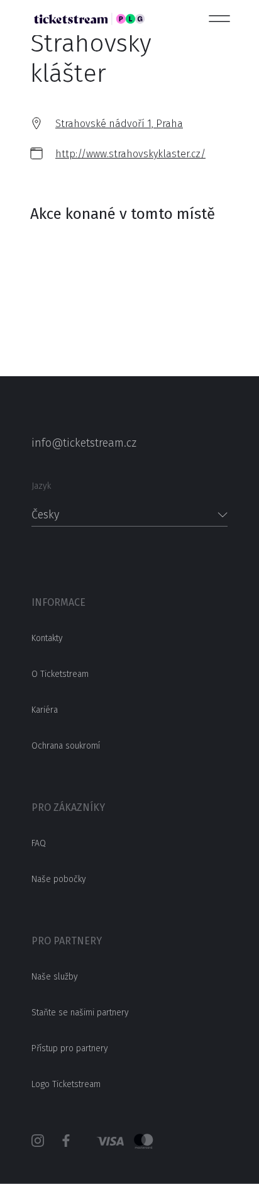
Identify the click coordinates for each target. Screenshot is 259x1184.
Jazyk (41, 486)
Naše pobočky (58, 879)
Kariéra (44, 710)
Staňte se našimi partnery (80, 1012)
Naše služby (54, 976)
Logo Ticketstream (66, 1084)
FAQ (38, 843)
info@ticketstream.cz (83, 443)
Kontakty (47, 638)
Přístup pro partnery (69, 1048)
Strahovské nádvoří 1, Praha (119, 124)
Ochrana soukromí (65, 745)
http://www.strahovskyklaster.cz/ (130, 154)
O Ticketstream (60, 674)
